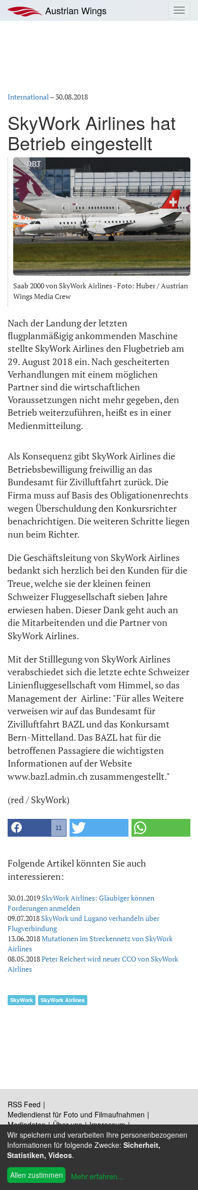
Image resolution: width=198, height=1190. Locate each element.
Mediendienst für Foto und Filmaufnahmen (76, 1114)
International (28, 97)
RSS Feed (24, 1104)
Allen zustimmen (36, 1175)
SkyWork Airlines (63, 1000)
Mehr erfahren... (97, 1176)
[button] (37, 828)
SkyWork (21, 1000)
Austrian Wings (75, 10)
